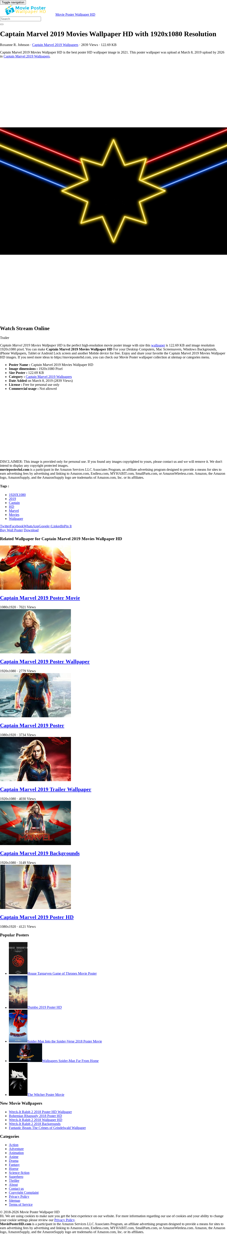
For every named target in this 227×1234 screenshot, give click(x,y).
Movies (14, 515)
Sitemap (14, 1200)
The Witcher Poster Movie (45, 1094)
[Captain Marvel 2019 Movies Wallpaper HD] (113, 191)
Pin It (68, 526)
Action (13, 1145)
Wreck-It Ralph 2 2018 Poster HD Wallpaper (40, 1112)
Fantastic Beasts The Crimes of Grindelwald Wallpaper (47, 1128)
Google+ (45, 526)
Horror (13, 1169)
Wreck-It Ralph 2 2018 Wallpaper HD (35, 1120)
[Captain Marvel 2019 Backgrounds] (35, 844)
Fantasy (14, 1165)
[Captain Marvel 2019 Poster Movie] (35, 588)
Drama (13, 1161)
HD (11, 507)
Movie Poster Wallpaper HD (75, 14)
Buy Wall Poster (11, 530)
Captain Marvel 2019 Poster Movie (40, 598)
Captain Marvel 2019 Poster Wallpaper (45, 661)
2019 (12, 499)
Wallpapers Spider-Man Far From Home (70, 1061)
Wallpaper (16, 518)
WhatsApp (31, 526)
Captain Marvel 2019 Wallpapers (55, 45)
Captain (14, 503)
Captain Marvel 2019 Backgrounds (40, 853)
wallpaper (158, 345)
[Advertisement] (113, 93)
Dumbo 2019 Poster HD (44, 1007)
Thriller (14, 1180)
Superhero (16, 1177)
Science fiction (19, 1173)
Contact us (16, 1188)
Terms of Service (21, 1204)
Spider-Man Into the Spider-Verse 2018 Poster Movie (64, 1041)
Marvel (14, 511)
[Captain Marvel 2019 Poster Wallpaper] (35, 652)
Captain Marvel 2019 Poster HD (37, 917)
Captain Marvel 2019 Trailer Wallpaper (45, 789)
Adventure (16, 1149)
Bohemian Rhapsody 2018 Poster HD (35, 1116)
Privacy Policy (19, 1196)
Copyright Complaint (24, 1192)
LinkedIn (57, 526)
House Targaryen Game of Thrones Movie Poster (62, 973)
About (13, 1184)
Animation (16, 1153)
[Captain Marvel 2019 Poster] (35, 716)
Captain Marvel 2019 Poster (32, 725)
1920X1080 (17, 495)
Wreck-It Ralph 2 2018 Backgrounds (35, 1124)
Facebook (17, 526)
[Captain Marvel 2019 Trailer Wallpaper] (35, 780)
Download (31, 530)
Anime (13, 1157)
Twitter (5, 526)
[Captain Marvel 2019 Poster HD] (35, 908)
